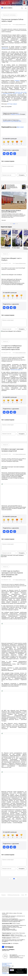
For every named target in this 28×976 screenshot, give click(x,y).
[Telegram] (11, 153)
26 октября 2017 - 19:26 (6, 24)
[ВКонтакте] (4, 153)
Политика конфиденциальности (7, 973)
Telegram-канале (15, 114)
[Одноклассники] (7, 153)
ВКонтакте (5, 48)
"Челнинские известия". (16, 369)
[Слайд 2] (12, 223)
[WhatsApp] (14, 153)
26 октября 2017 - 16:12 (6, 352)
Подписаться (19, 972)
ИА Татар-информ (12, 104)
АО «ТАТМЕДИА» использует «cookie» (7, 965)
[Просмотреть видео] (6, 238)
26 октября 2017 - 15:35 (6, 579)
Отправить (21, 175)
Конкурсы (24, 895)
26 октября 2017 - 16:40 (6, 263)
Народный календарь (9, 15)
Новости (5, 254)
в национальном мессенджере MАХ (12, 120)
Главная (3, 895)
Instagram (17, 80)
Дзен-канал (20, 127)
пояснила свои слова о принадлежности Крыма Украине (14, 93)
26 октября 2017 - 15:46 (6, 454)
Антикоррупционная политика (7, 964)
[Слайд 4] (15, 223)
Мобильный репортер (13, 895)
